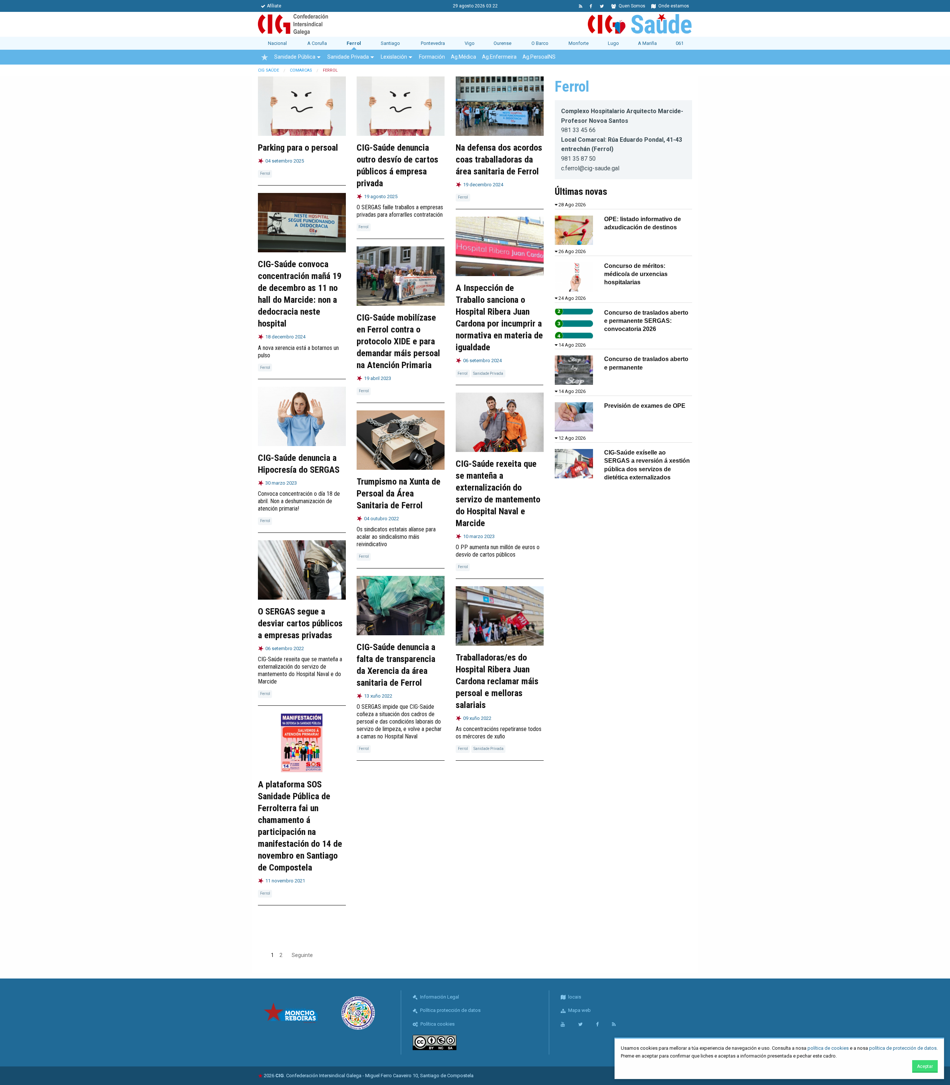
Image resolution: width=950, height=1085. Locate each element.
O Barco (539, 43)
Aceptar (925, 1066)
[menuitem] (264, 57)
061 (680, 43)
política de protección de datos (903, 1048)
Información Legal (439, 997)
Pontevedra (433, 43)
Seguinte (302, 955)
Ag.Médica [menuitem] (463, 57)
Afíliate (274, 6)
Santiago (390, 43)
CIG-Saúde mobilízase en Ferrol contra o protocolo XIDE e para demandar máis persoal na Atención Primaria (398, 341)
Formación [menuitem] (432, 57)
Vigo (470, 43)
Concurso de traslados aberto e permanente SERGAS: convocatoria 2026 (646, 320)
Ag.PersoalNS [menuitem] (539, 57)
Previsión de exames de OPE (644, 406)
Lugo (613, 43)
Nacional (277, 43)
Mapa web (579, 1010)
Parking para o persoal (298, 147)
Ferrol (354, 43)
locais (574, 997)
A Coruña (317, 43)
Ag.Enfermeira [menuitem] (499, 57)
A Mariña (647, 43)
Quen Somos (631, 6)
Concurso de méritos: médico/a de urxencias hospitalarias (636, 274)
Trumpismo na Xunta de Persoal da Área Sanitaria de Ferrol (398, 493)
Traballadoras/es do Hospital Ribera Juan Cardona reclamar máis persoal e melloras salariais (497, 681)
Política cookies (437, 1024)
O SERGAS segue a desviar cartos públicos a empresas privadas (300, 623)
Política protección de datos (450, 1010)
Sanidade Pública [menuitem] (294, 57)
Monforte (579, 43)
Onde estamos (673, 6)
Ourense (502, 43)
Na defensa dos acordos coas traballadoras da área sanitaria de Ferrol (499, 159)
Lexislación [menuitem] (394, 57)
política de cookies (828, 1048)
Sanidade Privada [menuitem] (348, 57)
